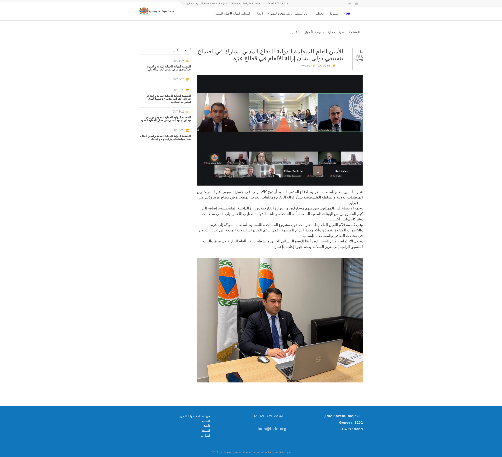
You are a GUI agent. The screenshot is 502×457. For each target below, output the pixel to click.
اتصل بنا (334, 13)
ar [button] (348, 13)
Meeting (305, 65)
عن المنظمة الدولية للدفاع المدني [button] (289, 13)
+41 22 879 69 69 (278, 3)
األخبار (259, 13)
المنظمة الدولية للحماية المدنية (232, 13)
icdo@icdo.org (190, 3)
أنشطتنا (320, 13)
